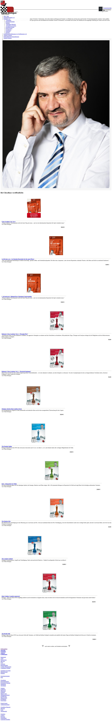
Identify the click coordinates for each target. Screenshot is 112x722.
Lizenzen (3, 664)
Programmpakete (5, 681)
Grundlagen (8, 30)
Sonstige (8, 32)
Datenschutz (4, 660)
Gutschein (8, 31)
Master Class (4, 693)
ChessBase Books (10, 27)
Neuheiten (3, 651)
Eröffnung (3, 689)
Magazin (3, 708)
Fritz (2, 677)
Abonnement (4, 711)
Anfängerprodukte (5, 704)
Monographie (4, 697)
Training (8, 23)
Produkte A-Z (7, 19)
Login (100, 8)
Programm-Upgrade (5, 683)
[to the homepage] (3, 6)
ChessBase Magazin (11, 24)
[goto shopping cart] (104, 11)
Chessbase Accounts (5, 670)
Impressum (3, 657)
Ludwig (2, 715)
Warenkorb (107, 8)
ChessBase (8, 20)
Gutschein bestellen (5, 719)
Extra (2, 710)
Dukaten (3, 673)
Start (7, 16)
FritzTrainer (3, 700)
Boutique (3, 716)
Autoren (6, 35)
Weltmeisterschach (5, 695)
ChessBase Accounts (11, 25)
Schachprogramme (10, 21)
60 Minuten (3, 699)
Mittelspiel (3, 691)
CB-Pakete (3, 685)
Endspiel (3, 692)
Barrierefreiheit (4, 665)
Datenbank (3, 684)
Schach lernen (9, 28)
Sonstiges (3, 714)
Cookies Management (6, 666)
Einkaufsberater (8, 36)
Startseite (3, 650)
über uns (3, 661)
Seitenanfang (4, 649)
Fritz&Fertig (4, 696)
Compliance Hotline (5, 668)
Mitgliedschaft (4, 672)
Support (6, 38)
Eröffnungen (4, 654)
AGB (2, 658)
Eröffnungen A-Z (22, 34)
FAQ (2, 662)
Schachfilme (4, 718)
